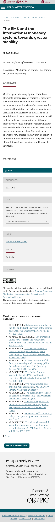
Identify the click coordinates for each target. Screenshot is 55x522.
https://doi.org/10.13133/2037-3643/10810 (28, 62)
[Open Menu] (3, 7)
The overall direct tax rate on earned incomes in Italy (30, 394)
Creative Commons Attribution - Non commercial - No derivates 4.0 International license (27, 294)
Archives (16, 18)
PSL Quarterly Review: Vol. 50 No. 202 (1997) (29, 388)
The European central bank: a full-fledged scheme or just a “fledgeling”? (28, 351)
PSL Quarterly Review (20, 7)
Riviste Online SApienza (14, 515)
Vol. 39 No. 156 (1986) (33, 18)
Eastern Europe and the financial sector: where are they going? (29, 403)
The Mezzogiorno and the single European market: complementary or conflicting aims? (30, 425)
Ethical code (25, 518)
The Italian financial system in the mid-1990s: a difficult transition (27, 375)
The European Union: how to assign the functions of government (29, 339)
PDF (9, 170)
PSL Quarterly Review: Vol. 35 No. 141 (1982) (27, 368)
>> (9, 436)
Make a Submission (17, 445)
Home (6, 18)
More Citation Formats (18, 221)
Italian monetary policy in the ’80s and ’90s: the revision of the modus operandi (30, 328)
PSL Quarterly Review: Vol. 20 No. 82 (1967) (30, 397)
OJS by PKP (39, 518)
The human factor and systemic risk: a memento (28, 385)
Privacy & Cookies (36, 515)
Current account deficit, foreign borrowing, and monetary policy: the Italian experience (29, 363)
